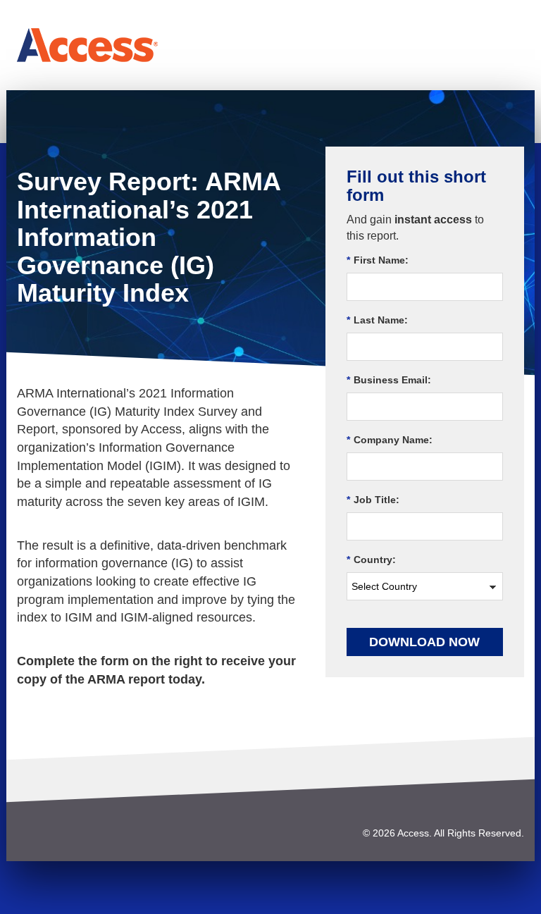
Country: (371, 559)
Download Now (424, 642)
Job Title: (373, 499)
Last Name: (377, 320)
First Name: (378, 260)
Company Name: (390, 439)
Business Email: (389, 379)
